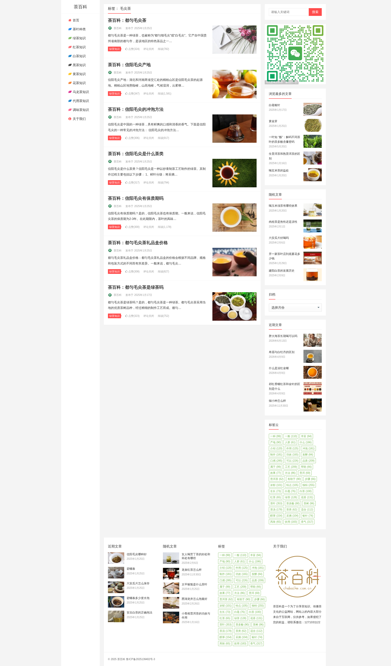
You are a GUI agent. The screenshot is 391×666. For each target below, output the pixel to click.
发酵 (307, 454)
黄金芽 (273, 121)
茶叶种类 (79, 29)
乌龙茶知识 (80, 92)
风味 (275, 521)
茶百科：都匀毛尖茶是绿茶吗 (136, 287)
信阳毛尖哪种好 (137, 554)
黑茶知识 (79, 65)
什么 (306, 442)
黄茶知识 (79, 74)
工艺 (291, 466)
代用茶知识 (80, 101)
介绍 (276, 448)
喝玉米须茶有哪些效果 (283, 205)
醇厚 (276, 515)
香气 (307, 521)
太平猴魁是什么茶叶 (194, 584)
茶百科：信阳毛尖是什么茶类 (136, 153)
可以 (292, 460)
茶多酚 (293, 503)
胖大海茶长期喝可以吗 (283, 336)
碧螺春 (131, 568)
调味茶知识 (80, 110)
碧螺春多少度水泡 (138, 598)
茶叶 (276, 503)
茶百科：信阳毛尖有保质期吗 (136, 198)
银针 (307, 515)
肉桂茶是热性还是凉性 (283, 221)
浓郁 (276, 485)
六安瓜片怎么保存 (138, 583)
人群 (290, 442)
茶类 (291, 509)
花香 (307, 497)
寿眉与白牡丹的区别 (281, 352)
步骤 (310, 479)
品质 (308, 460)
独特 (308, 485)
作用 (292, 448)
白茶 (306, 491)
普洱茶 (276, 479)
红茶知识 (79, 47)
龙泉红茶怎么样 (192, 569)
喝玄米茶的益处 (279, 170)
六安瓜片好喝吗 (279, 237)
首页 (75, 20)
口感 (276, 460)
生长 (275, 491)
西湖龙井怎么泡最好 (194, 598)
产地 (275, 442)
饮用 (291, 521)
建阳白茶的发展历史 (281, 270)
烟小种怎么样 (277, 400)
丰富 (306, 436)
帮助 (306, 466)
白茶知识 (79, 56)
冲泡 (308, 448)
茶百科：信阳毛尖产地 (129, 64)
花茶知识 (79, 83)
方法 (290, 472)
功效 (292, 454)
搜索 (315, 12)
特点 (292, 485)
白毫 (290, 491)
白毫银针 (274, 105)
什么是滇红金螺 (279, 368)
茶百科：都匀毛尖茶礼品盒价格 (138, 242)
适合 (307, 509)
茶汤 (276, 509)
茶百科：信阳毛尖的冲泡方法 (136, 109)
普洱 (305, 472)
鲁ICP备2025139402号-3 (140, 659)
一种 (275, 436)
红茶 (275, 497)
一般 (291, 436)
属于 (275, 466)
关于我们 (79, 119)
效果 (275, 472)
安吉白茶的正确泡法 (139, 612)
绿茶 (291, 497)
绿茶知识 (79, 38)
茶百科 (80, 6)
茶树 (309, 503)
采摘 (292, 515)
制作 (276, 454)
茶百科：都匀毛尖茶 (127, 20)
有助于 (294, 479)
